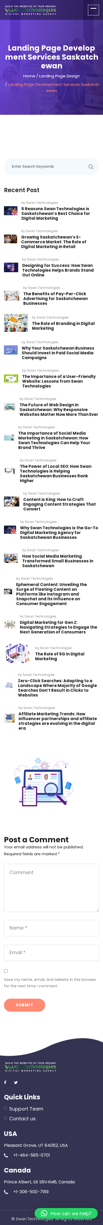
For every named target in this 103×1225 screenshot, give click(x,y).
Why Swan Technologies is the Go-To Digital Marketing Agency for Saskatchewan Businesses (59, 532)
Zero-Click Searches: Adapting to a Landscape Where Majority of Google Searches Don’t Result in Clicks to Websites (57, 688)
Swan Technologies (42, 202)
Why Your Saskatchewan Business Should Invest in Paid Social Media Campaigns (58, 352)
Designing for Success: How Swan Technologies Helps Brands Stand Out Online (58, 270)
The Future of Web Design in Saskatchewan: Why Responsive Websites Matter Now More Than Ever (59, 409)
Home (29, 76)
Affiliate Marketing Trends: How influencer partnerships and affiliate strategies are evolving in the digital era (57, 721)
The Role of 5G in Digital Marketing (60, 656)
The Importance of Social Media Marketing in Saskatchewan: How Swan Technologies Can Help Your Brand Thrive (54, 440)
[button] (66, 1213)
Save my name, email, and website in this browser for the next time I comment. (50, 983)
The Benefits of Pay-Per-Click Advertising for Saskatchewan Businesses (55, 298)
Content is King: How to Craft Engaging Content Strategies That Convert (59, 504)
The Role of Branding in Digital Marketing (63, 326)
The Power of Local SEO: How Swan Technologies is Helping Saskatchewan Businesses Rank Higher (55, 473)
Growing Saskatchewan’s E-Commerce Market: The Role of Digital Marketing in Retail (53, 241)
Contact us (22, 1118)
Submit (24, 1005)
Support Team (26, 1108)
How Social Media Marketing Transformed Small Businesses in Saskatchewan (57, 561)
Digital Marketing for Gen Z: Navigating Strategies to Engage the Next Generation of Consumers (58, 627)
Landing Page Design (59, 76)
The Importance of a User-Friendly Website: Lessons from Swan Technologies (59, 381)
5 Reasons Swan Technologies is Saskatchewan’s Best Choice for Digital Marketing (55, 213)
